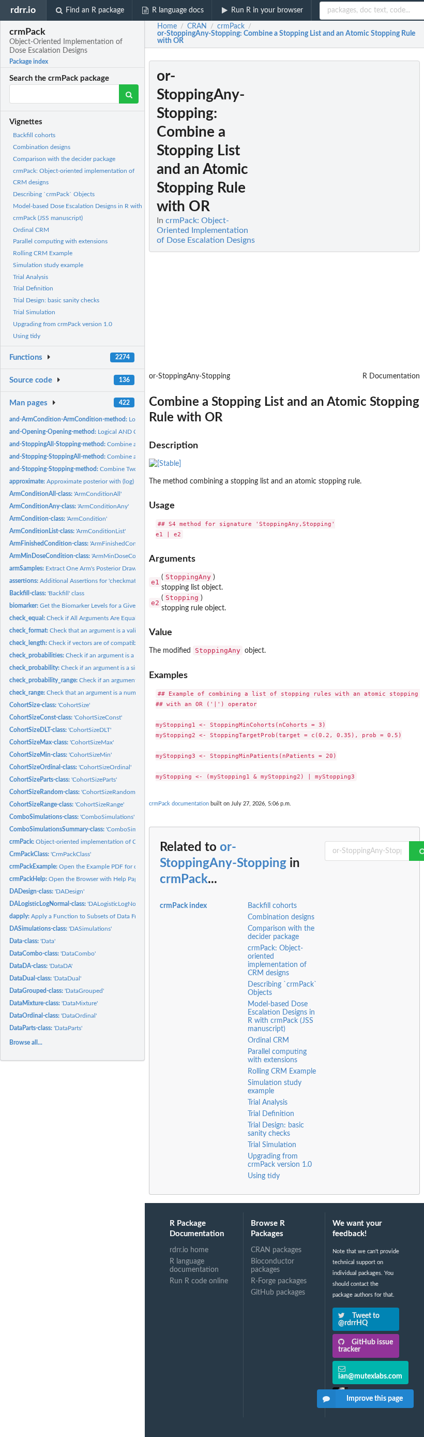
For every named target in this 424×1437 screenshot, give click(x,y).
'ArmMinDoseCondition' (83, 556)
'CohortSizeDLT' (60, 730)
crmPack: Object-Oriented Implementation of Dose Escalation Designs (206, 230)
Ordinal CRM (31, 230)
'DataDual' (45, 978)
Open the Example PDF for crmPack (83, 866)
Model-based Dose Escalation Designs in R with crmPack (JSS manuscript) (281, 1017)
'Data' (32, 941)
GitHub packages (278, 1292)
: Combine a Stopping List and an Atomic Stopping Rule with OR (286, 37)
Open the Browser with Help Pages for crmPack (93, 879)
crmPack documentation (179, 804)
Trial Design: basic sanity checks (56, 300)
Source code (30, 380)
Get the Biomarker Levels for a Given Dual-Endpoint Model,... (107, 606)
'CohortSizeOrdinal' (70, 767)
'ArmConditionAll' (65, 494)
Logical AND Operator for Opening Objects (112, 432)
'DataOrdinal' (53, 1016)
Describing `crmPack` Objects (54, 194)
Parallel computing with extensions (60, 241)
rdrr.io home (189, 1250)
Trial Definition (33, 288)
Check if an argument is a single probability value (101, 668)
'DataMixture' (53, 1003)
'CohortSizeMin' (60, 755)
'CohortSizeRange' (66, 804)
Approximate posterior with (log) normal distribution (98, 481)
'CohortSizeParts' (63, 779)
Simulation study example (48, 265)
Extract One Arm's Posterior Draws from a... (86, 568)
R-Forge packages (279, 1281)
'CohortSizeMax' (61, 742)
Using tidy (26, 336)
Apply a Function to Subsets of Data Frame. (79, 916)
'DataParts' (45, 1028)
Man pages (28, 403)
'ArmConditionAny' (69, 506)
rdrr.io (23, 10)
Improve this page (374, 1398)
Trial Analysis (30, 277)
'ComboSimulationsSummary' (97, 829)
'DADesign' (46, 891)
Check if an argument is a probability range (102, 680)
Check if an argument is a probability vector (96, 655)
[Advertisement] (342, 216)
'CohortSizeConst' (65, 717)
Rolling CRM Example (42, 253)
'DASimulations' (60, 929)
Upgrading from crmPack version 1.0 (62, 324)
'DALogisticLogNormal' (79, 904)
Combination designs (41, 147)
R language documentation (194, 1265)
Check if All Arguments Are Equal (73, 618)
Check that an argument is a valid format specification (102, 630)
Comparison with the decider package (64, 159)
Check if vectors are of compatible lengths (85, 643)
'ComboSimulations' (71, 817)
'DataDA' (40, 966)
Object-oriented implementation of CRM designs (88, 842)
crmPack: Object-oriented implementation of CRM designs (277, 961)
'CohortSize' (49, 705)
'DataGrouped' (56, 991)
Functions (25, 357)
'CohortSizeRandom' (73, 792)
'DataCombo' (52, 953)
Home (167, 26)
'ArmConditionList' (67, 531)
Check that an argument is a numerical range (88, 693)
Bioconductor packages (272, 1265)
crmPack (184, 879)
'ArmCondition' (58, 519)
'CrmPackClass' (50, 854)
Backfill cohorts (34, 135)
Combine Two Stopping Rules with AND (109, 469)
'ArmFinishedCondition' (81, 543)
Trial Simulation (34, 312)
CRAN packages (276, 1250)
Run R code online (199, 1281)
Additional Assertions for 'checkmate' (74, 581)
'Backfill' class (46, 593)
